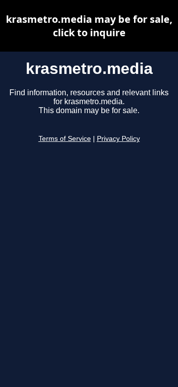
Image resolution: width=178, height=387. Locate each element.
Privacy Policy (118, 138)
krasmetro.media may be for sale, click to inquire (89, 25)
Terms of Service (65, 138)
